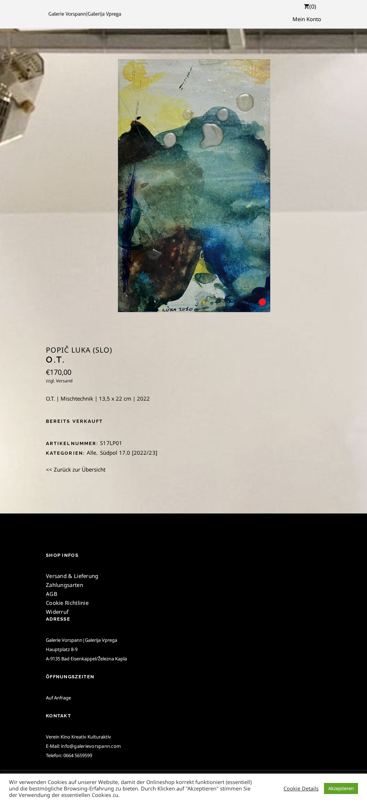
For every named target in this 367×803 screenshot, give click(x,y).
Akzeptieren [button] (341, 788)
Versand (64, 381)
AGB (51, 593)
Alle (91, 452)
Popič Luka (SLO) (79, 350)
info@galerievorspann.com (91, 746)
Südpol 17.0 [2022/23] (128, 452)
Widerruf (57, 611)
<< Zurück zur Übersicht (75, 469)
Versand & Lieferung (72, 575)
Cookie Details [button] (301, 788)
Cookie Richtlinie (67, 602)
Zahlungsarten (64, 584)
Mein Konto (306, 19)
